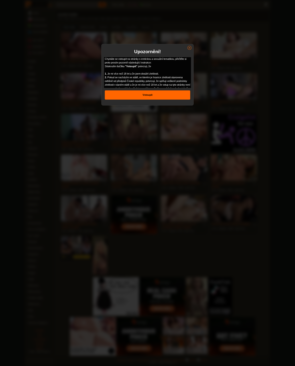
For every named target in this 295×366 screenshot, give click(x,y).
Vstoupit (147, 95)
